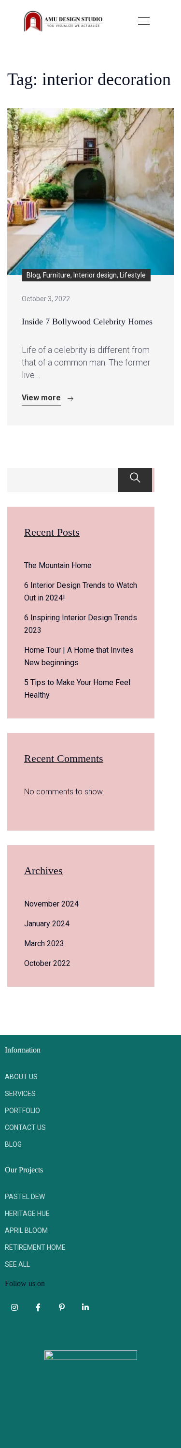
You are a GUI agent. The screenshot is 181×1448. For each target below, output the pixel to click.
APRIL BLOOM (26, 1230)
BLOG (13, 1144)
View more (41, 397)
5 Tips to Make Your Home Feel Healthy (77, 689)
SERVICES (20, 1093)
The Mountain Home (58, 565)
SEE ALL (17, 1264)
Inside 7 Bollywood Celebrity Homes (87, 321)
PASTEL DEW (25, 1196)
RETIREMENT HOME (35, 1247)
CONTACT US (25, 1127)
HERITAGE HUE (27, 1213)
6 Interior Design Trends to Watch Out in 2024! (80, 591)
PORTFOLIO (22, 1110)
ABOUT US (21, 1077)
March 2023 (44, 943)
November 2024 (51, 903)
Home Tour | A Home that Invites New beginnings (79, 656)
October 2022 (47, 963)
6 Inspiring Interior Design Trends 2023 (80, 624)
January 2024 (47, 923)
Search (135, 480)
